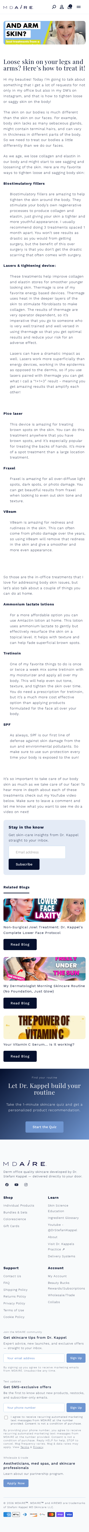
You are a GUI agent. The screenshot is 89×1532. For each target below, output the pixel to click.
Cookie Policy (13, 1317)
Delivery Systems (61, 1256)
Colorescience (14, 1219)
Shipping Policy (15, 1289)
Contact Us (12, 1276)
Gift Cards (11, 1226)
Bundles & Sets (15, 1212)
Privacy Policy (14, 1303)
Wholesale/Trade (61, 1295)
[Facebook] (6, 1184)
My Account (57, 1276)
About (52, 1237)
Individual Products (18, 1205)
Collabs (54, 1302)
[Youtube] (16, 1184)
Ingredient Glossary (63, 1217)
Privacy (38, 1447)
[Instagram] (25, 1184)
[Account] (61, 6)
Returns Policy (14, 1296)
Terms (25, 1447)
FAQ (6, 1282)
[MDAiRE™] (18, 7)
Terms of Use (13, 1310)
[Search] (54, 6)
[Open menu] (78, 6)
